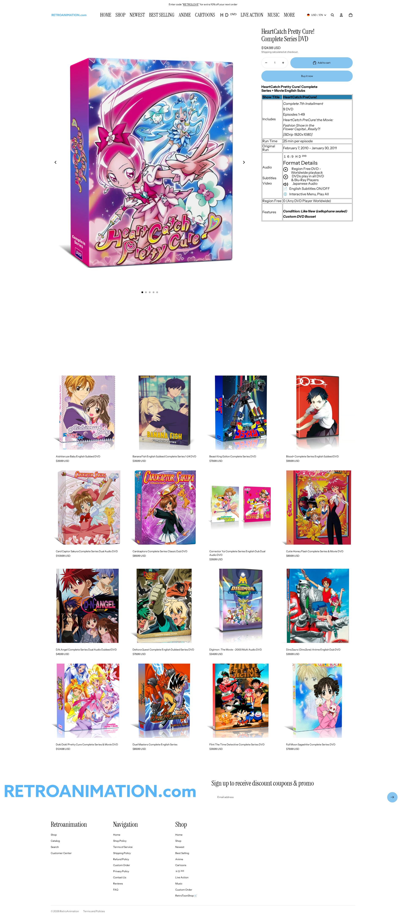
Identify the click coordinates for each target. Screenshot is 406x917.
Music (178, 883)
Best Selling (182, 853)
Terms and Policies (94, 911)
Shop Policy (119, 840)
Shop (54, 834)
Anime (179, 859)
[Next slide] (245, 162)
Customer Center (61, 853)
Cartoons (180, 865)
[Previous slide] (54, 162)
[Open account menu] (341, 15)
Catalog (55, 840)
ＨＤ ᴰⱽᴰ (179, 871)
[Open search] (332, 15)
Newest (179, 847)
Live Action (181, 877)
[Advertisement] (203, 333)
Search (55, 847)
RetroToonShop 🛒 (186, 895)
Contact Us (119, 877)
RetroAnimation (69, 911)
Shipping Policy (122, 853)
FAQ (115, 889)
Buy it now (307, 76)
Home (116, 834)
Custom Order (121, 865)
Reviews (118, 883)
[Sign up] (392, 797)
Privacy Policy (121, 871)
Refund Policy (121, 859)
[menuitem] (289, 15)
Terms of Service (123, 847)
